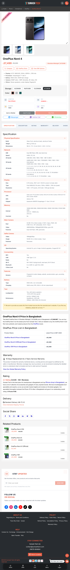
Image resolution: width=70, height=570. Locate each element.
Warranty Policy (52, 524)
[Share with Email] (18, 416)
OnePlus (36, 324)
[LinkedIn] (16, 507)
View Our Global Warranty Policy (14, 369)
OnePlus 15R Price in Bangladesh (15, 346)
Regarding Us (10, 517)
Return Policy (61, 517)
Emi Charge (30, 532)
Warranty (44, 125)
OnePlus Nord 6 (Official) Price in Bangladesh (20, 342)
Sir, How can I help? (57, 561)
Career (23, 521)
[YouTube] (20, 507)
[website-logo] (33, 3)
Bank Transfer (16, 535)
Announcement (20, 532)
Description (22, 125)
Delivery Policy (44, 517)
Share (65, 125)
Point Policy (52, 517)
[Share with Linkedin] (22, 416)
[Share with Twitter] (9, 416)
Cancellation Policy (52, 521)
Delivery (56, 125)
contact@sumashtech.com (35, 547)
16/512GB (27, 88)
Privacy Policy (63, 521)
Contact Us (5, 532)
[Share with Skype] (31, 416)
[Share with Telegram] (27, 416)
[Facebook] (6, 507)
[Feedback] (67, 555)
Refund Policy (42, 521)
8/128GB (47, 88)
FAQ (22, 535)
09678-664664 (35, 549)
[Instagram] (11, 507)
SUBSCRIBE (60, 483)
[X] (30, 507)
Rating (34, 125)
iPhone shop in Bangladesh (55, 382)
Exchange (12, 532)
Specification (9, 125)
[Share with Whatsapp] (14, 416)
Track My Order (15, 521)
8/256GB (17, 88)
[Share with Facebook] (5, 416)
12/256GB (37, 88)
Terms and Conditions (22, 517)
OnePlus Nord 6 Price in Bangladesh (17, 337)
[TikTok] (25, 507)
